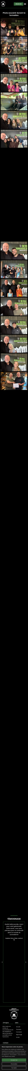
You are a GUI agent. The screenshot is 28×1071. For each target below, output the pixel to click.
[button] (25, 4)
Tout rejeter (14, 1067)
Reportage (19, 1034)
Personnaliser (14, 1064)
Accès (18, 1037)
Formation (19, 1032)
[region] (14, 1057)
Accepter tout (14, 1060)
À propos (18, 1029)
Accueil (18, 1027)
